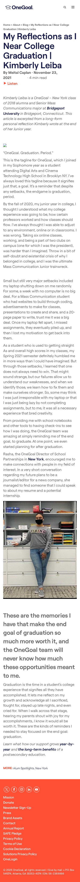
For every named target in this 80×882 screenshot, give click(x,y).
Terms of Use (12, 844)
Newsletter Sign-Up (17, 807)
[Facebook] (14, 789)
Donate (8, 802)
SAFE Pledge (12, 833)
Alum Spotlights (23, 768)
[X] (7, 789)
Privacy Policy (12, 838)
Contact (9, 823)
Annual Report (13, 828)
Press (7, 813)
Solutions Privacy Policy (20, 854)
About (16, 24)
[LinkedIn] (29, 789)
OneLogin (10, 859)
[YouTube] (36, 789)
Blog (25, 24)
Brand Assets (12, 818)
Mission (8, 797)
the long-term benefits (37, 749)
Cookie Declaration (17, 849)
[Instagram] (22, 789)
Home (6, 24)
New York (36, 459)
